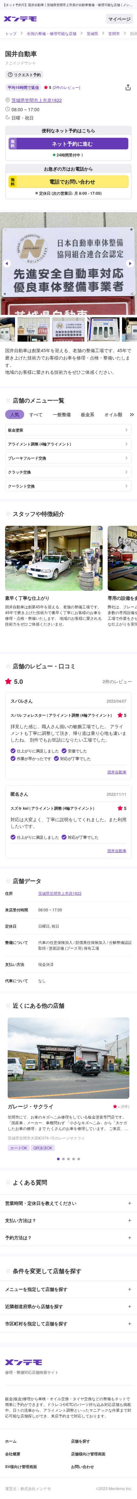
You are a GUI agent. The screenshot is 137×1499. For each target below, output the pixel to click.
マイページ (119, 19)
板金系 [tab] (87, 414)
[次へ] (130, 263)
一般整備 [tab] (62, 414)
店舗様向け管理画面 (88, 1454)
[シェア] (128, 87)
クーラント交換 (21, 486)
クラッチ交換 (19, 472)
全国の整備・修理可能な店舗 (51, 33)
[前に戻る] (132, 414)
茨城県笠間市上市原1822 (36, 100)
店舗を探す (80, 1441)
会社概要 (12, 1454)
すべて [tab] (36, 414)
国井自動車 (116, 771)
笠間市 (114, 33)
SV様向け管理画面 (21, 1466)
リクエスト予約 (27, 74)
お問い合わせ (82, 1466)
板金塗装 (15, 430)
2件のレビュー (66, 87)
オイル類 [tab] (113, 414)
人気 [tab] (14, 414)
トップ (11, 33)
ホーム (11, 1441)
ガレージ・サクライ (31, 1106)
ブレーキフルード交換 (27, 458)
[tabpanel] (68, 455)
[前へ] (7, 263)
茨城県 (92, 33)
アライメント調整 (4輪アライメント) (39, 444)
